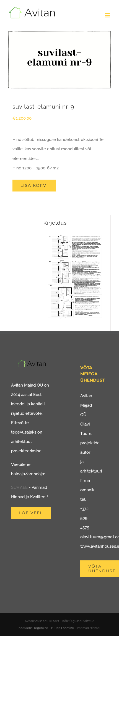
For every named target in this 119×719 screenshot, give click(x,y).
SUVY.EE (19, 487)
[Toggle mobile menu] (108, 15)
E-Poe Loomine (62, 628)
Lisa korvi (34, 185)
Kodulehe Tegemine (33, 628)
